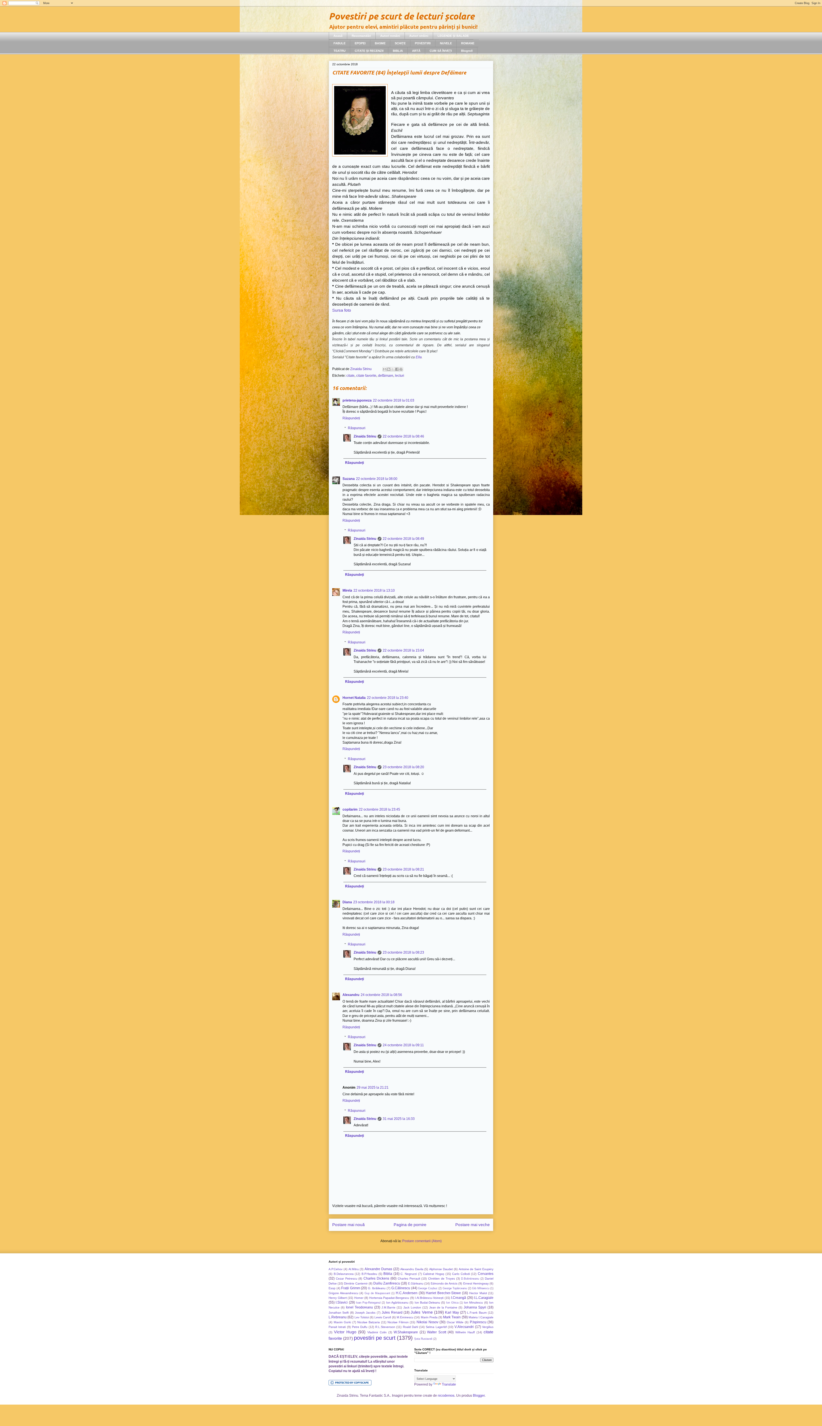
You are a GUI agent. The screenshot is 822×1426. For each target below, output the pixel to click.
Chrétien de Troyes (441, 1278)
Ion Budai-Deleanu (427, 1302)
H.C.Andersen (406, 1293)
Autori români (390, 35)
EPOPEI (360, 43)
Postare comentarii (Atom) (422, 1241)
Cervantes (485, 1274)
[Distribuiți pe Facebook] (397, 369)
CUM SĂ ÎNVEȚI (441, 50)
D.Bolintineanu (470, 1278)
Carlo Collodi (461, 1274)
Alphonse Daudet (441, 1269)
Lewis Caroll (382, 1317)
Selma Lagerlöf (436, 1327)
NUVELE (446, 43)
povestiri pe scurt (374, 1338)
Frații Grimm (350, 1288)
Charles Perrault (409, 1278)
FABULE (339, 43)
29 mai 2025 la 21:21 (373, 1087)
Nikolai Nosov (427, 1322)
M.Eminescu (405, 1317)
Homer (358, 1297)
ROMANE (467, 43)
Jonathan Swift (339, 1312)
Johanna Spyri (475, 1307)
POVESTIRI (423, 43)
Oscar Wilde (455, 1322)
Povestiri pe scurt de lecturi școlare (401, 16)
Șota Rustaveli (423, 1338)
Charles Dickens (376, 1278)
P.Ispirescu (478, 1322)
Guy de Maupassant (377, 1293)
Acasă (338, 35)
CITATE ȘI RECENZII (369, 50)
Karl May (452, 1312)
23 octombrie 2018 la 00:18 (374, 902)
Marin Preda (429, 1317)
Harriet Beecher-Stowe (443, 1293)
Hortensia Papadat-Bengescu (389, 1297)
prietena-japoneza (357, 400)
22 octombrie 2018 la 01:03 (393, 400)
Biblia (387, 1274)
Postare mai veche (472, 1224)
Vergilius (487, 1327)
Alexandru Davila (411, 1269)
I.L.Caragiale (483, 1297)
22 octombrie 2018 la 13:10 (374, 590)
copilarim (349, 809)
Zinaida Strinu (365, 436)
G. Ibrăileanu (377, 1288)
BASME (380, 43)
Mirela (347, 590)
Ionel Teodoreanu (359, 1307)
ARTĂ (416, 50)
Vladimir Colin (377, 1332)
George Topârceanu (455, 1288)
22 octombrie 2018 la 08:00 (376, 479)
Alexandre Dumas (378, 1269)
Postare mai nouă (348, 1224)
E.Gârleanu (415, 1283)
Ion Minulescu (473, 1302)
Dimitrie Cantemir (356, 1283)
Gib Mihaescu (480, 1288)
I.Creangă (458, 1297)
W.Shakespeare (406, 1332)
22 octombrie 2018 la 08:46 (403, 436)
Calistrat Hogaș (433, 1274)
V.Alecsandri (464, 1327)
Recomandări (361, 35)
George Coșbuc (428, 1288)
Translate (449, 1384)
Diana (347, 902)
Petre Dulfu (359, 1327)
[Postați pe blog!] (389, 369)
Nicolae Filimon (398, 1322)
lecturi (399, 375)
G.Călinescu (400, 1288)
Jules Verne (422, 1312)
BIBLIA (398, 50)
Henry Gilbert (338, 1297)
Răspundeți (351, 418)
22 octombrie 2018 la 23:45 (379, 809)
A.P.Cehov (335, 1269)
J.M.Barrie (388, 1307)
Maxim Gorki (342, 1322)
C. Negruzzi (409, 1274)
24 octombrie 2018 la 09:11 (403, 1045)
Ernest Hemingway (476, 1283)
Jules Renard (392, 1312)
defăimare (385, 375)
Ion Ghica (452, 1302)
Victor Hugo (345, 1332)
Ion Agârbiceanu (397, 1302)
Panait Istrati (337, 1327)
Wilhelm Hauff (465, 1332)
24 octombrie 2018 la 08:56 (381, 995)
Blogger (479, 1395)
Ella (419, 357)
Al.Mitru (353, 1269)
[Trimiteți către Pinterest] (401, 369)
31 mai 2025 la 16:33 (399, 1119)
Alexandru (350, 995)
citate (350, 375)
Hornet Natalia (354, 698)
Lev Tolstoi (361, 1317)
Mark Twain (452, 1317)
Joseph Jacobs (365, 1312)
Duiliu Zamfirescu (386, 1283)
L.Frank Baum (477, 1312)
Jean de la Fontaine (443, 1307)
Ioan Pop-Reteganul (368, 1302)
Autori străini (418, 35)
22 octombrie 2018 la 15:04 (403, 650)
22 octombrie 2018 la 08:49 (403, 538)
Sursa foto (341, 310)
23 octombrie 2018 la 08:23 (403, 952)
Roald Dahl (410, 1327)
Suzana (348, 479)
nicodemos (446, 1395)
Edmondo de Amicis (444, 1283)
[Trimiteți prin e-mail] (385, 369)
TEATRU (339, 50)
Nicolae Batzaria (368, 1322)
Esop (332, 1288)
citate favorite (366, 375)
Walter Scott (436, 1332)
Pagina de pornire (410, 1224)
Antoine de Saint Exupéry (476, 1269)
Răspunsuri (356, 428)
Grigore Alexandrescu (343, 1293)
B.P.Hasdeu (369, 1274)
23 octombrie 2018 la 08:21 (403, 869)
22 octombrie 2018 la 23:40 (387, 698)
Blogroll (467, 50)
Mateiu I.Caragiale (481, 1317)
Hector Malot (478, 1293)
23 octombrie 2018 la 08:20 (403, 767)
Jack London (412, 1307)
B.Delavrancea (344, 1274)
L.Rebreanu (338, 1317)
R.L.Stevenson (385, 1327)
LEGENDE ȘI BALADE (453, 35)
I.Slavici (342, 1302)
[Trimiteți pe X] (393, 369)
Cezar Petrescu (346, 1278)
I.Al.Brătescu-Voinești (429, 1297)
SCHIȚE (400, 43)
